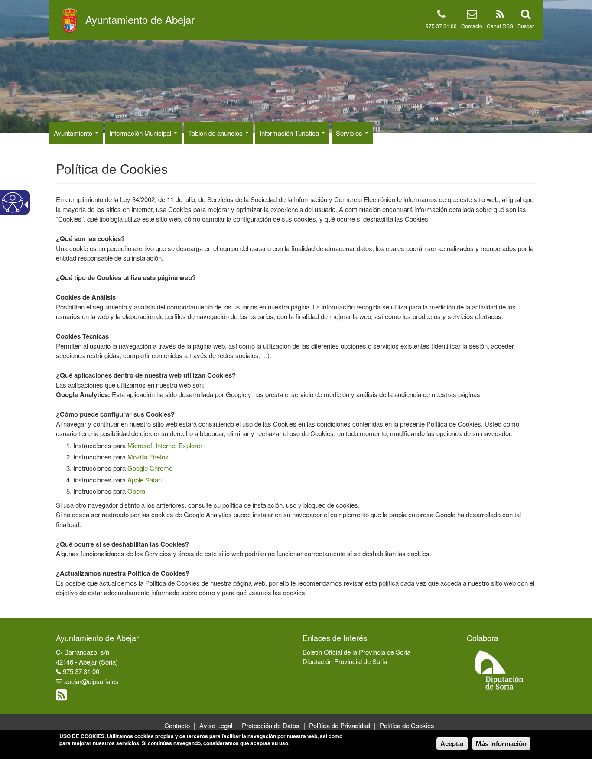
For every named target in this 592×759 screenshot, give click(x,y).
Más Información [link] (501, 743)
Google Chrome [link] (149, 467)
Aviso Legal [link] (215, 725)
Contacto (471, 25)
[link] (62, 696)
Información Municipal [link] (141, 132)
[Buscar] (525, 15)
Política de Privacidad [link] (339, 725)
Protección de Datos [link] (270, 725)
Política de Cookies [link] (407, 725)
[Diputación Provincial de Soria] (499, 669)
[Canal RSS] (500, 15)
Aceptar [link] (452, 743)
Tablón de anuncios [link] (216, 132)
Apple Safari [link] (144, 479)
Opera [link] (136, 490)
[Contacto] (472, 15)
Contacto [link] (177, 725)
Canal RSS (500, 25)
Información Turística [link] (290, 132)
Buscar (525, 25)
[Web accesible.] (12, 202)
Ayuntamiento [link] (74, 132)
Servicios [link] (350, 132)
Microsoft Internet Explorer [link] (164, 445)
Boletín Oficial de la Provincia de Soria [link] (356, 651)
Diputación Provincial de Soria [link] (345, 661)
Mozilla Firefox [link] (148, 456)
